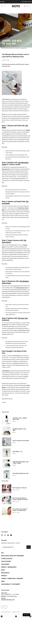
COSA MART (5, 564)
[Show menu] (2, 6)
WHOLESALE (5, 573)
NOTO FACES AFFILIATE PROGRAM (12, 556)
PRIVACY (4, 576)
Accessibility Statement (10, 584)
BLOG (3, 570)
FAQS (3, 581)
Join (29, 547)
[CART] (30, 6)
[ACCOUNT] (27, 6)
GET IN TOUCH (5, 590)
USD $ (3, 606)
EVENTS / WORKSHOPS (8, 567)
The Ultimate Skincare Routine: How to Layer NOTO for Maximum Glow (14, 48)
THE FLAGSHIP (6, 561)
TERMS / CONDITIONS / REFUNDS (12, 578)
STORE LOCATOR (6, 558)
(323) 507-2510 (13, 596)
